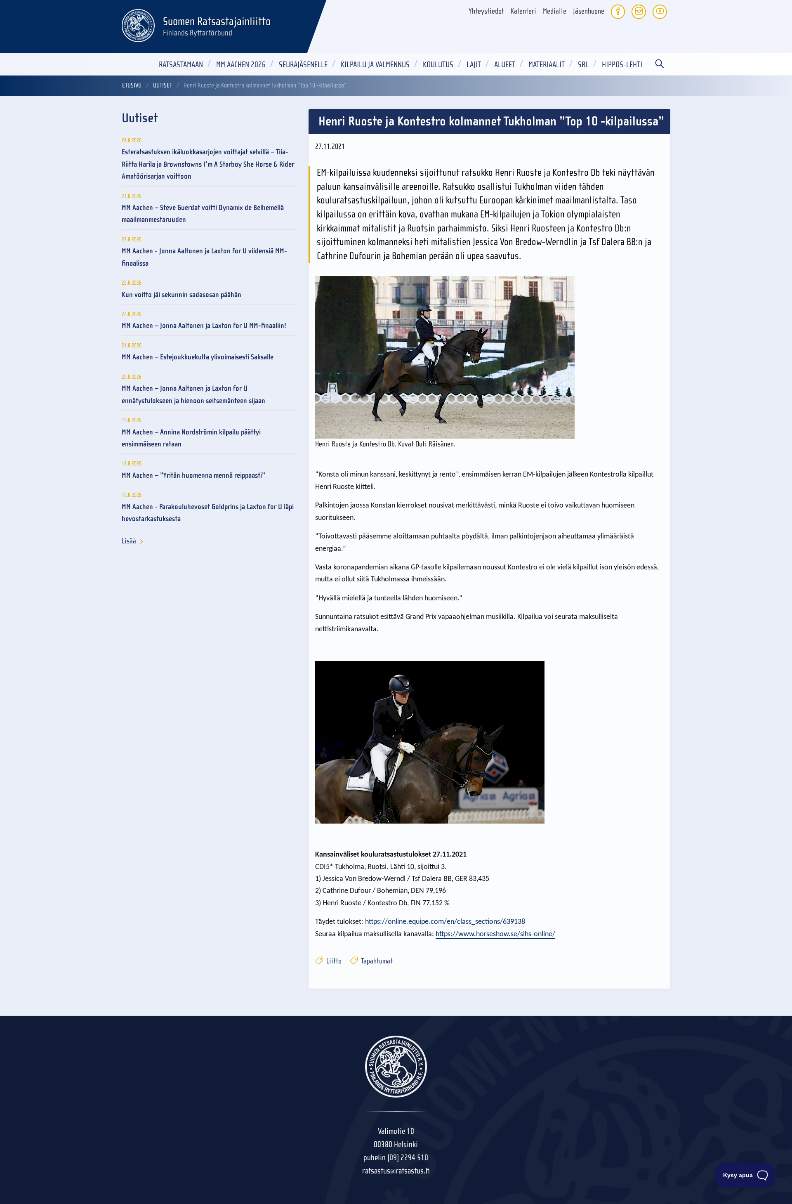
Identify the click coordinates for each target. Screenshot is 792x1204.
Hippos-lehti (622, 64)
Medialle (554, 11)
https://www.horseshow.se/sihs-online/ (495, 934)
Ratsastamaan (181, 64)
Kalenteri (523, 11)
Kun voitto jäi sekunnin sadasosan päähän (181, 294)
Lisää (129, 541)
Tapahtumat (376, 961)
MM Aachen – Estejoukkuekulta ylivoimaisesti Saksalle (197, 357)
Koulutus (438, 64)
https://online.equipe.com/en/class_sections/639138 (445, 922)
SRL (583, 64)
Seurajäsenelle (303, 64)
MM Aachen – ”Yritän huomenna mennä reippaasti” (193, 475)
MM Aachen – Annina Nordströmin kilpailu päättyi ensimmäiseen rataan (191, 438)
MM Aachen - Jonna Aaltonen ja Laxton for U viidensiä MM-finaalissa (204, 257)
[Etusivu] (138, 24)
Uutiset (162, 85)
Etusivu (131, 85)
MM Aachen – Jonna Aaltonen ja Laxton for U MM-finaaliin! (204, 325)
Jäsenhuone (588, 11)
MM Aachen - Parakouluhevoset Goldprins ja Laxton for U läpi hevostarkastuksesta (208, 513)
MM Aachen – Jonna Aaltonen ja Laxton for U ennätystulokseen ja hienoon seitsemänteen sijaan (193, 394)
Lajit (474, 64)
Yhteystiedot (486, 11)
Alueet (504, 64)
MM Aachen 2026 (241, 64)
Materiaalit (546, 64)
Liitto (333, 961)
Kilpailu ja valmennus (375, 64)
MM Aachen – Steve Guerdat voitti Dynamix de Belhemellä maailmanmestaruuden (203, 213)
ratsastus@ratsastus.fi (396, 1171)
